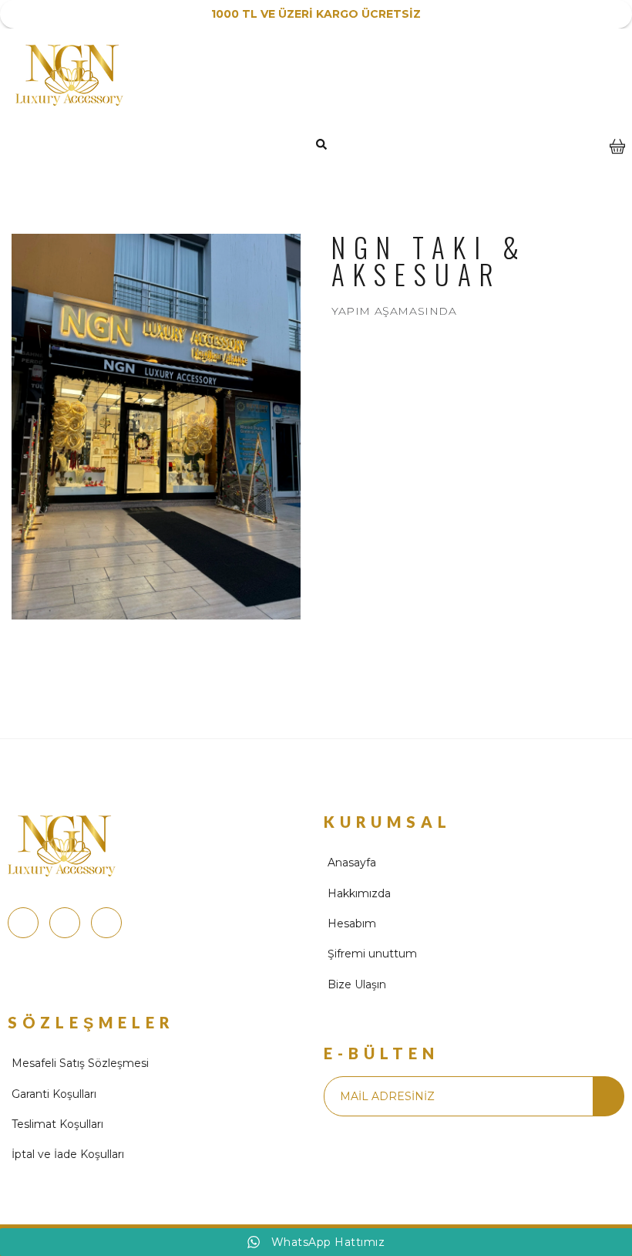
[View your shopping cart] (617, 157)
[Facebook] (64, 922)
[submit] (608, 1096)
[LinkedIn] (106, 922)
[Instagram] (23, 922)
